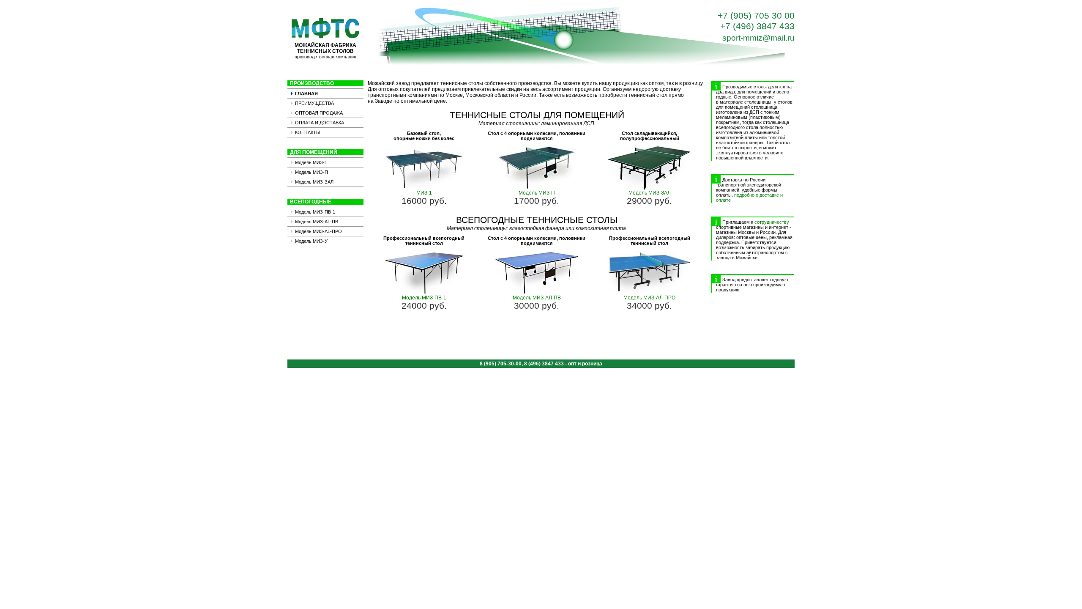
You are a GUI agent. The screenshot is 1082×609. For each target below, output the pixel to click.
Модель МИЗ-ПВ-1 (315, 211)
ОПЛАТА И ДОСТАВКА (319, 122)
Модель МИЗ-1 (311, 162)
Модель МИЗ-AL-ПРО (318, 231)
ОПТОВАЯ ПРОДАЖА (319, 112)
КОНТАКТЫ (307, 132)
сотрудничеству (771, 222)
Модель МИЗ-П (311, 172)
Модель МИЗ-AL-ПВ (316, 221)
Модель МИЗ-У (311, 241)
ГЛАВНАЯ (306, 93)
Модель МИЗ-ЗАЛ (314, 181)
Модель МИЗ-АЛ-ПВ (537, 298)
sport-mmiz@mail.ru (758, 37)
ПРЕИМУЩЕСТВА (314, 103)
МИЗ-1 (424, 193)
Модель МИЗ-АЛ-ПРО (649, 298)
